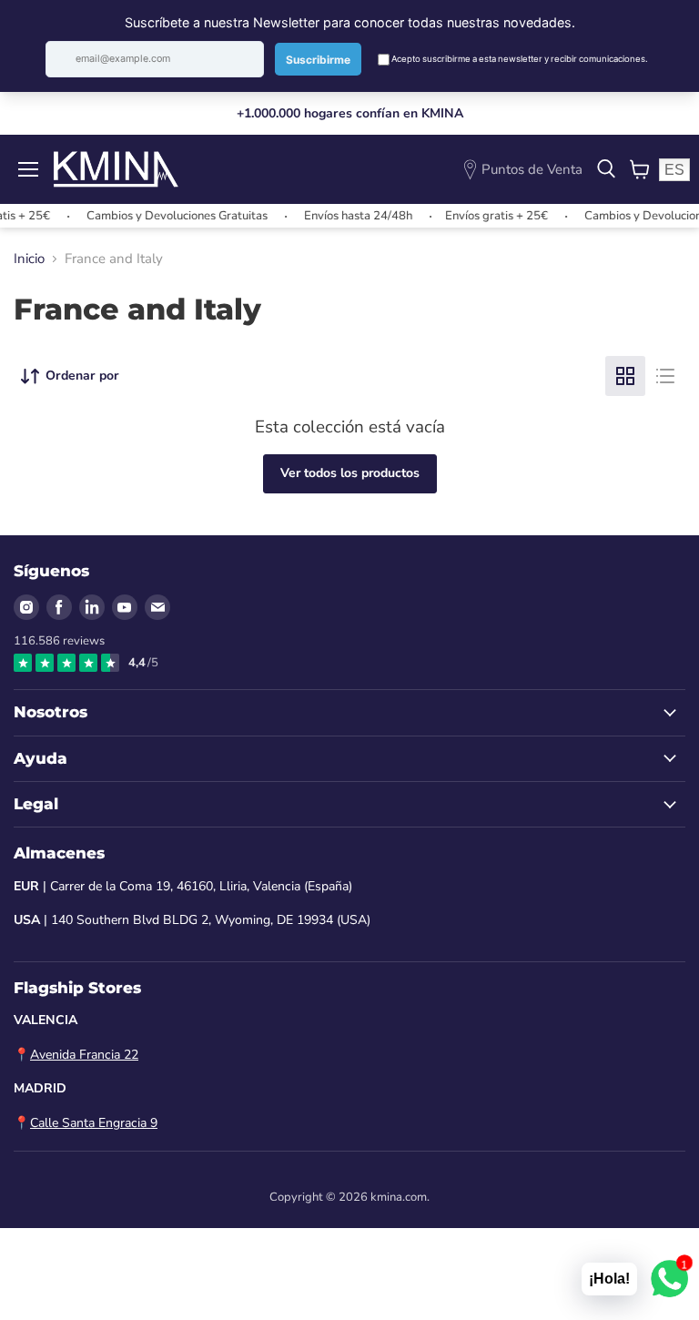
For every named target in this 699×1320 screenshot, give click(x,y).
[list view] (665, 376)
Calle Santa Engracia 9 (93, 1123)
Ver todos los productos (350, 473)
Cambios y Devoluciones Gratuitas (164, 216)
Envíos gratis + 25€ (483, 216)
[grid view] (625, 376)
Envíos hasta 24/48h (345, 216)
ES (674, 170)
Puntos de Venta (531, 169)
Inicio (29, 259)
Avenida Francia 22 (84, 1054)
